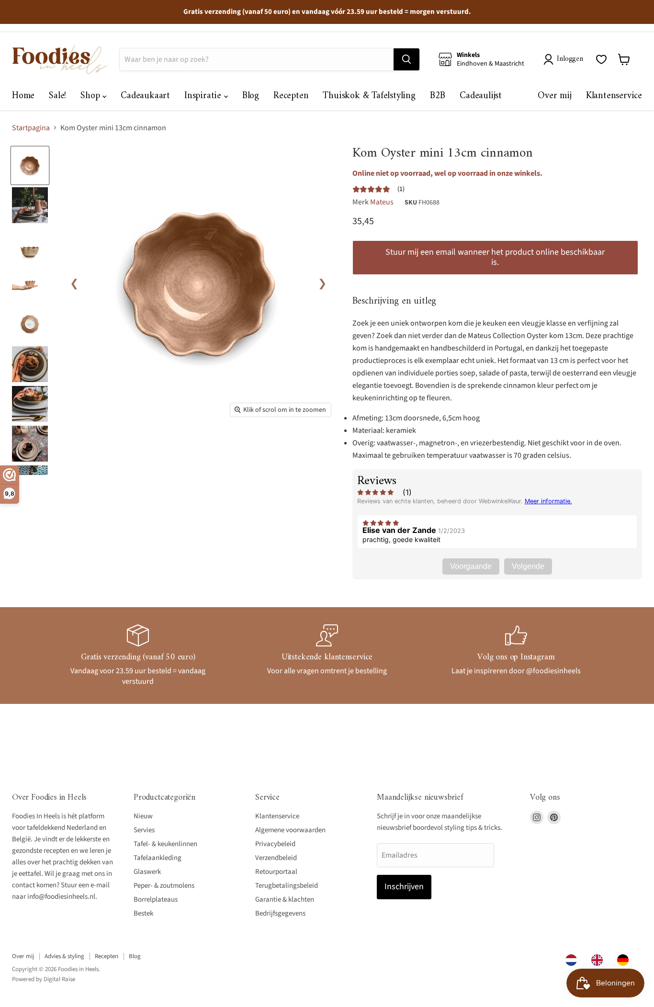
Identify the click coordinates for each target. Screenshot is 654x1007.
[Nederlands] (573, 960)
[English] (599, 960)
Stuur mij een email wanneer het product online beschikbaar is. (495, 257)
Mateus (382, 202)
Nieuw (143, 816)
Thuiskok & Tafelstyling (369, 96)
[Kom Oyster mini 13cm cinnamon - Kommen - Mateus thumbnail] (30, 165)
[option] (599, 960)
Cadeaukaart (145, 96)
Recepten (290, 96)
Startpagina (31, 128)
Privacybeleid (275, 844)
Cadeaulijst (481, 96)
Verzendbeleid (276, 858)
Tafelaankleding (157, 858)
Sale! (57, 96)
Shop (91, 96)
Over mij (554, 96)
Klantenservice (614, 96)
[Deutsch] (625, 960)
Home (23, 96)
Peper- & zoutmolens (164, 886)
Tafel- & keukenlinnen (165, 844)
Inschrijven (404, 887)
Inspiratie (204, 96)
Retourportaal (276, 872)
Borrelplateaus (156, 899)
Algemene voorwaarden (290, 830)
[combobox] (573, 960)
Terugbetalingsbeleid (286, 886)
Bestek (143, 913)
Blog (250, 96)
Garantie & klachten (284, 899)
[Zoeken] (406, 59)
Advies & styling (64, 956)
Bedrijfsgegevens (280, 913)
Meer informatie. (548, 501)
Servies (144, 830)
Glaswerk (147, 872)
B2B (437, 96)
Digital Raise (59, 979)
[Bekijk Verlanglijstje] (601, 59)
